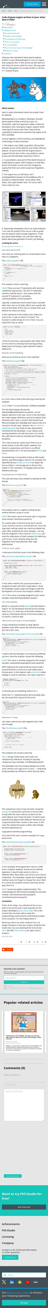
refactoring (35, 533)
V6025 (4, 405)
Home (4, 11)
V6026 (4, 595)
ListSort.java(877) (13, 260)
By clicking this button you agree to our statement (25, 988)
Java (15, 11)
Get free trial (24, 1207)
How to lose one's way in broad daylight (18, 48)
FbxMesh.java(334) (13, 361)
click (21, 910)
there (4, 453)
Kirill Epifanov (11, 25)
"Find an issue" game (11, 42)
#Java (11, 936)
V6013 (4, 757)
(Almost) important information (11, 246)
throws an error (23, 462)
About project (8, 27)
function (36, 672)
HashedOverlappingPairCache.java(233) (22, 634)
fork (13, 611)
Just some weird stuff (11, 33)
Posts (10, 11)
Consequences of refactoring (14, 39)
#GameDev (5, 936)
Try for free (32, 4)
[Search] (5, 1275)
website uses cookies (18, 1292)
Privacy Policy (34, 988)
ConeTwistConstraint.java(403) (18, 842)
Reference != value (11, 51)
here (40, 450)
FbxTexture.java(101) (14, 485)
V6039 (4, 288)
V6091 (4, 889)
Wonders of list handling (13, 36)
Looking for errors (9, 30)
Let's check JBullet (10, 45)
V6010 (4, 516)
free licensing (20, 930)
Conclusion (7, 54)
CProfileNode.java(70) (15, 728)
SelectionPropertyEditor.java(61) (19, 556)
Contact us (10, 1257)
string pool (6, 811)
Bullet (27, 606)
